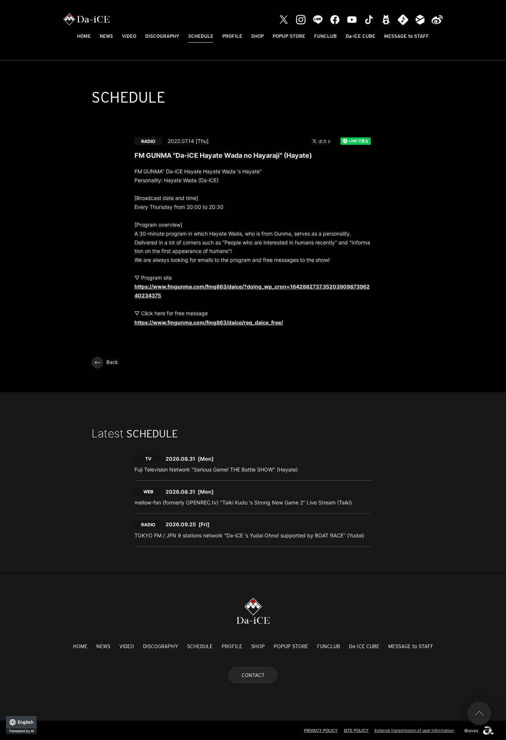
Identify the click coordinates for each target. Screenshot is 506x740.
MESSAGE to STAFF (406, 36)
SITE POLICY (356, 730)
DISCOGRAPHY (162, 36)
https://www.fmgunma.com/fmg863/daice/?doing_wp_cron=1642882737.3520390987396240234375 (252, 291)
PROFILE (232, 36)
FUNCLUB (325, 36)
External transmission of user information (414, 730)
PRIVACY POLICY (321, 730)
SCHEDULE (200, 36)
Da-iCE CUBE (360, 36)
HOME (84, 36)
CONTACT (253, 675)
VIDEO (129, 36)
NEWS (106, 36)
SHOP (257, 36)
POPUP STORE (289, 36)
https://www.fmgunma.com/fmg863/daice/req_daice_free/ (208, 322)
